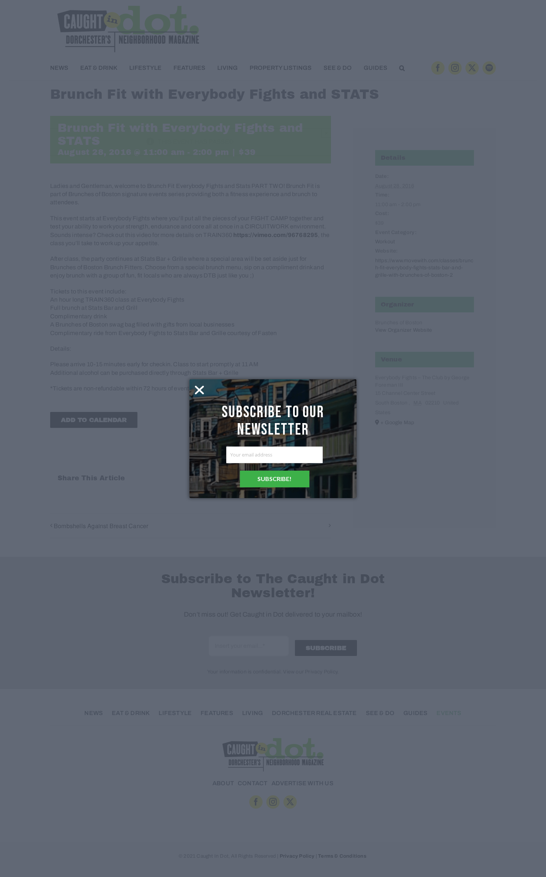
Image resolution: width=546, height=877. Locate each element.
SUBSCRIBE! (274, 478)
